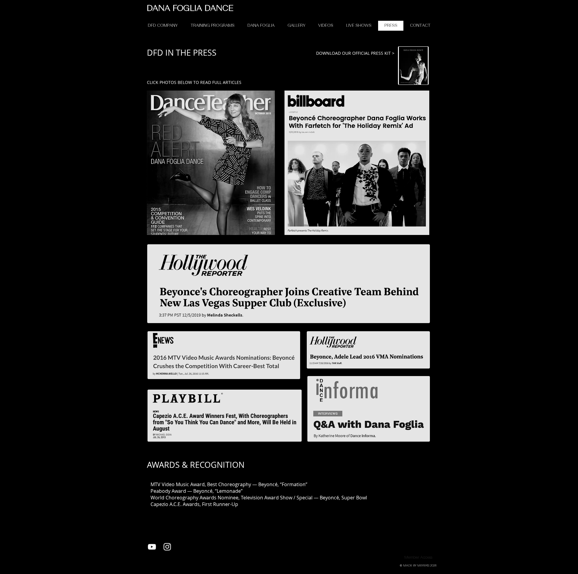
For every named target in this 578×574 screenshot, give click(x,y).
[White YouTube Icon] (152, 547)
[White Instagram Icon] (167, 547)
